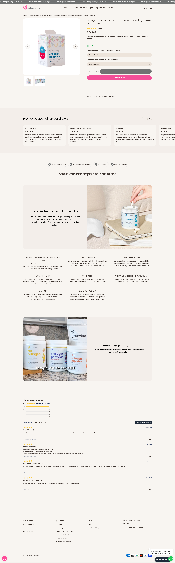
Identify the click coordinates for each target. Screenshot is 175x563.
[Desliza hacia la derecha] (75, 46)
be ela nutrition (34, 555)
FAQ (90, 524)
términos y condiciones (64, 531)
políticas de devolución (64, 535)
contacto (26, 528)
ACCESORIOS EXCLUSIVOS (38, 15)
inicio (25, 15)
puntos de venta (29, 531)
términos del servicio (63, 542)
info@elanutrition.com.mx (131, 520)
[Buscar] (144, 8)
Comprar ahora (119, 78)
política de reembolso (64, 538)
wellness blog (94, 528)
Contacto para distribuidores (133, 527)
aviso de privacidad (63, 528)
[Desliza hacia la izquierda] (144, 119)
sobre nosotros (28, 524)
